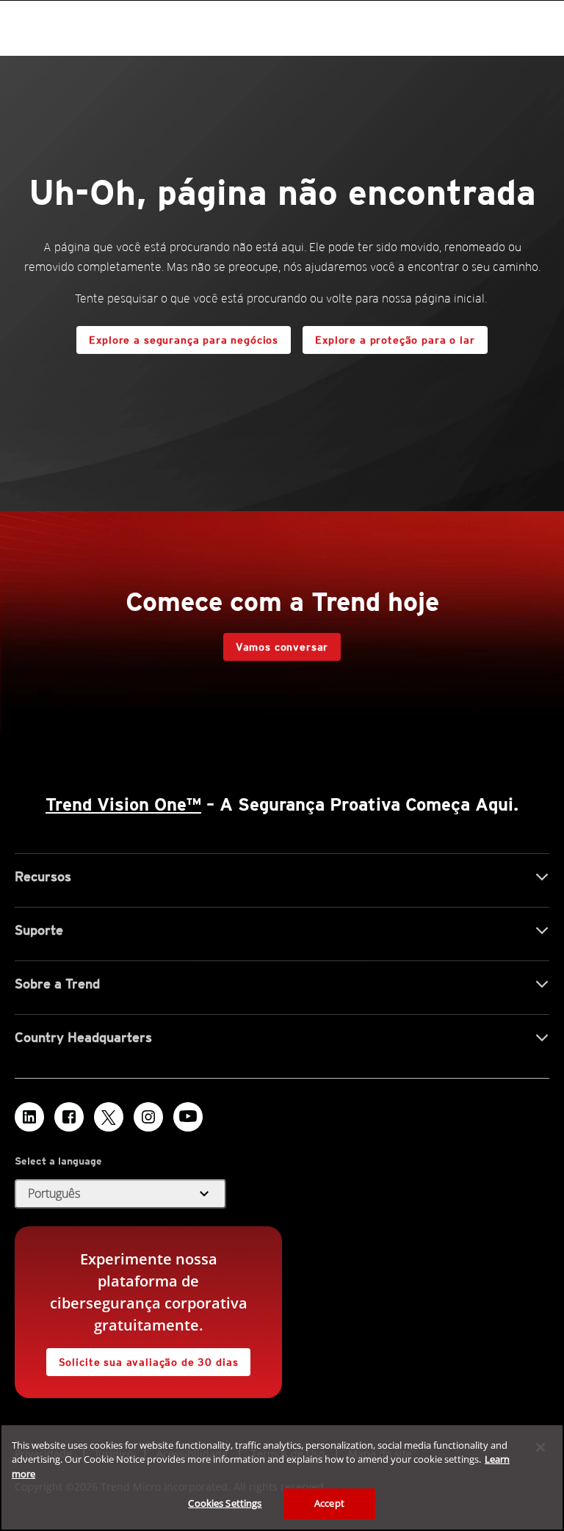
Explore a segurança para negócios (183, 340)
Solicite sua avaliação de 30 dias (149, 1362)
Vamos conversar (282, 647)
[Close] (540, 1447)
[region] (282, 1477)
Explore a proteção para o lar (394, 340)
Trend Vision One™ (123, 804)
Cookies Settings (224, 1503)
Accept (329, 1503)
